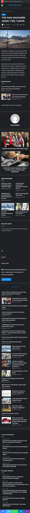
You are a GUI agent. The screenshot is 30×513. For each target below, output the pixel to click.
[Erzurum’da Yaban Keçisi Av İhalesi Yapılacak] (6, 356)
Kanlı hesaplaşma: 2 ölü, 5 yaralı (22, 212)
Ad (2, 250)
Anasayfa (5, 11)
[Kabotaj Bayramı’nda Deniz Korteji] (7, 206)
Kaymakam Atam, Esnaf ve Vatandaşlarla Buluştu (20, 299)
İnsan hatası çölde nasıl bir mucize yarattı (14, 337)
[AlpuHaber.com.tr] (15, 5)
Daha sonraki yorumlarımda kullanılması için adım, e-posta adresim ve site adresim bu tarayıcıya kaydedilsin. (14, 272)
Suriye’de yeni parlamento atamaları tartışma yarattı (22, 186)
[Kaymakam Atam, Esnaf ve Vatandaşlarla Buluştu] (5, 97)
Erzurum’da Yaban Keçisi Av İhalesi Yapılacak (19, 354)
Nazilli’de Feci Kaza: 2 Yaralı (10, 413)
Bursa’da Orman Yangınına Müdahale (18, 407)
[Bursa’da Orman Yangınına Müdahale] (6, 408)
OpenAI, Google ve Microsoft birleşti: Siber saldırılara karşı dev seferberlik (19, 363)
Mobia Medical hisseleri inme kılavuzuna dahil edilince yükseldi (14, 319)
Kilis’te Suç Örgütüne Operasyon (22, 194)
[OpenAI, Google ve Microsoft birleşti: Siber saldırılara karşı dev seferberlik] (6, 363)
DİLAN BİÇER (7, 24)
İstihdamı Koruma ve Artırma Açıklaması (18, 392)
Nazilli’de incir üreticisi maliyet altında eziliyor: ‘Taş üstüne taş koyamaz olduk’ (14, 332)
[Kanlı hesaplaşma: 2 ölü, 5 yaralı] (22, 206)
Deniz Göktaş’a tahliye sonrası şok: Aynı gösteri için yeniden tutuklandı (14, 293)
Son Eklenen (15, 287)
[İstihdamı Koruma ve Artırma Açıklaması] (6, 393)
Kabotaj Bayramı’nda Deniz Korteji (7, 213)
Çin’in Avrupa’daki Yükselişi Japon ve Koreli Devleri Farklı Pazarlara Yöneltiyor (19, 420)
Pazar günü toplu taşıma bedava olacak (19, 399)
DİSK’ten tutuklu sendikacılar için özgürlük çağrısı (17, 1)
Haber (10, 11)
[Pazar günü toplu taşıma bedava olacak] (6, 401)
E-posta (3, 257)
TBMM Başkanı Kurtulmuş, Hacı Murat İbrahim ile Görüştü (6, 196)
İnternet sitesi (5, 263)
